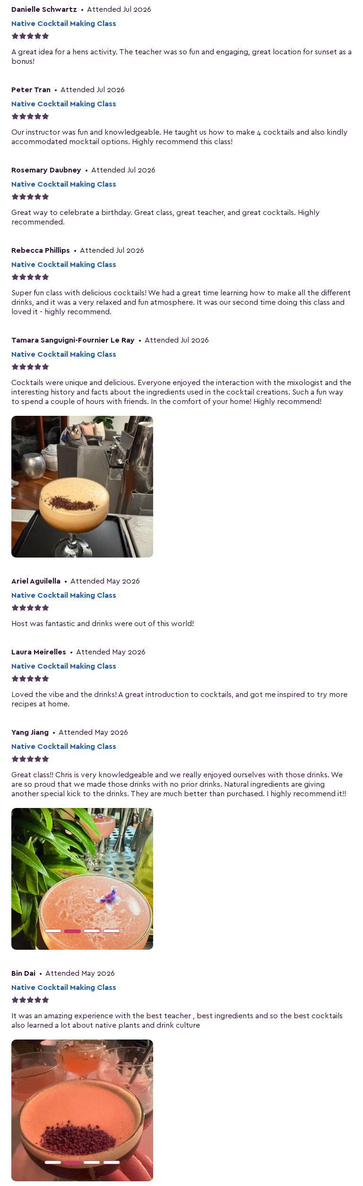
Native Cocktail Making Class (63, 23)
